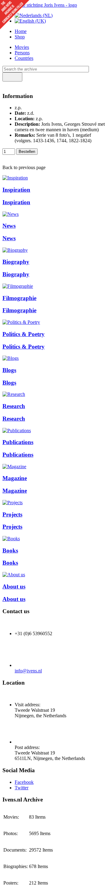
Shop (20, 36)
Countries (24, 58)
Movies (22, 47)
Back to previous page (24, 167)
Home (21, 31)
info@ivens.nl (28, 670)
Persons (22, 52)
